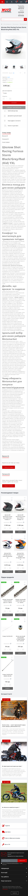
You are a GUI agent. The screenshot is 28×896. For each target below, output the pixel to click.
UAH (21, 2)
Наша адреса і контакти (14, 120)
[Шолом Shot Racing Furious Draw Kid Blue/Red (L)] (7, 544)
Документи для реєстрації (15, 115)
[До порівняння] (12, 500)
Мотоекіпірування (7, 24)
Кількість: (5, 96)
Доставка (7, 832)
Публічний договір (13, 110)
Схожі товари (6, 142)
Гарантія (7, 825)
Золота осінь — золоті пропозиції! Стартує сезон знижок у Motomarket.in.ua (13, 725)
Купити (14, 103)
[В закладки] (12, 498)
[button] (11, 2)
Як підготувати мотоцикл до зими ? (12, 766)
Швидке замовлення (14, 107)
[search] (25, 19)
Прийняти (14, 893)
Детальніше (5, 889)
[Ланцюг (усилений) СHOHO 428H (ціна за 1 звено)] (20, 590)
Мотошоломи (16, 24)
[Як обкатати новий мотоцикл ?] (14, 792)
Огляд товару (6, 132)
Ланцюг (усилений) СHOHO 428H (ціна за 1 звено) (20, 601)
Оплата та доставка (13, 125)
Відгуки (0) (5, 136)
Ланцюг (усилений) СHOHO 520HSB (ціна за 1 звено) (7, 601)
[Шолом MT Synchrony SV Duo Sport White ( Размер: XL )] (20, 506)
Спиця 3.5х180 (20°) (8, 636)
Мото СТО (7, 844)
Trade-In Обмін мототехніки (12, 838)
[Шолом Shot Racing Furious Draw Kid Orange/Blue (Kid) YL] (20, 544)
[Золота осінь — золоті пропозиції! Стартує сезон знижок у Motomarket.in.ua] (14, 710)
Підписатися (22, 860)
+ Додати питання (8, 486)
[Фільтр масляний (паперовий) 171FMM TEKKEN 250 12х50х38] (20, 627)
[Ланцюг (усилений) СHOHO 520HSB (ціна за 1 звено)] (7, 590)
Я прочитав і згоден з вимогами (12, 864)
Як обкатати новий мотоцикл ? (10, 807)
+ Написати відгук (8, 467)
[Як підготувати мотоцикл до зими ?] (14, 751)
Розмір (5, 93)
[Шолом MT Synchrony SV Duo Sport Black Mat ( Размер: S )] (7, 506)
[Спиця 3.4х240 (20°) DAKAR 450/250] (7, 665)
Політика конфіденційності (13, 863)
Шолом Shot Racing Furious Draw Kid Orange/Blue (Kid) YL (20, 556)
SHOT (8, 77)
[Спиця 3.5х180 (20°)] (7, 627)
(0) (13, 73)
